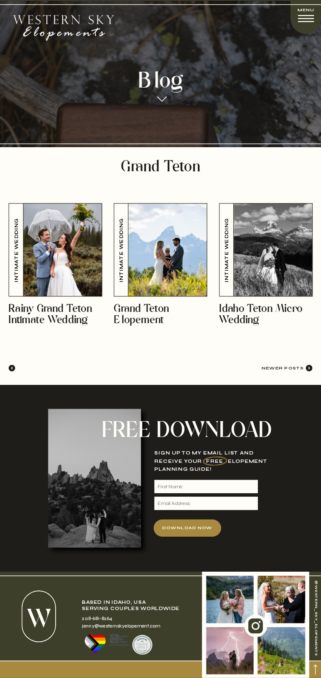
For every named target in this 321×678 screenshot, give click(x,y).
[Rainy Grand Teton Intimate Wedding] (55, 249)
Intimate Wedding (16, 250)
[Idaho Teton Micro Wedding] (266, 249)
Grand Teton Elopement (141, 315)
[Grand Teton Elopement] (160, 249)
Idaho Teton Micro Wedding (261, 315)
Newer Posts (283, 367)
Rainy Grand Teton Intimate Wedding (50, 315)
